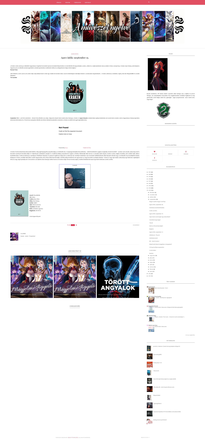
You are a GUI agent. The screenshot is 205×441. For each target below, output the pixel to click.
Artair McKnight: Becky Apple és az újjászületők (164, 379)
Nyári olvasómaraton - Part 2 (161, 288)
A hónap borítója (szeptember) (156, 247)
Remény (151, 253)
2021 (149, 172)
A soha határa (152, 250)
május (151, 262)
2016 (149, 183)
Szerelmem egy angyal (154, 220)
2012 (149, 273)
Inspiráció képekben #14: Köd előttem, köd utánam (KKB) (167, 411)
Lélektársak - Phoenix (154, 235)
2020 (149, 174)
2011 (149, 276)
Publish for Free (87, 147)
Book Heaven (151, 287)
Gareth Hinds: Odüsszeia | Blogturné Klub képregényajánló (169, 307)
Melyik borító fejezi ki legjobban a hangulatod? (160, 244)
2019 (149, 176)
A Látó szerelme (153, 210)
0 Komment (136, 225)
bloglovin (154, 154)
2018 (149, 179)
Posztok (67, 2)
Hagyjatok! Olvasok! (153, 306)
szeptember (153, 199)
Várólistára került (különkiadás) (156, 207)
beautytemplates (73, 437)
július (151, 258)
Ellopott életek (156, 395)
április (151, 264)
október (152, 197)
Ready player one (157, 362)
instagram (186, 154)
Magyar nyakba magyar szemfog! (157, 201)
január (151, 271)
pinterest (170, 154)
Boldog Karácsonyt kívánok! (160, 420)
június (151, 260)
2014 (149, 188)
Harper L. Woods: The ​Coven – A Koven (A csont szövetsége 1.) (169, 317)
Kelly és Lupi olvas (152, 325)
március (152, 267)
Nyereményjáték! (157, 354)
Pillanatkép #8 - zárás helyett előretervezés (163, 387)
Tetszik (151, 223)
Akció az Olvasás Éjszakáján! (156, 226)
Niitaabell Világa (152, 315)
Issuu (66, 147)
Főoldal (59, 2)
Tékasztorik (156, 370)
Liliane (23, 233)
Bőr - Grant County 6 (154, 241)
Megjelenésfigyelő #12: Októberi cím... (25, 294)
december (152, 192)
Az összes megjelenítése (190, 335)
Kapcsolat (88, 2)
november (152, 194)
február (152, 269)
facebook (154, 160)
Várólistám (77, 2)
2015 (149, 185)
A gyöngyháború (157, 403)
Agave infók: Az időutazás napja (109, 294)
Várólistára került (153, 238)
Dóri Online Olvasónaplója (154, 296)
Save (73, 225)
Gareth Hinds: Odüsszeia (160, 326)
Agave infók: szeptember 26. (156, 204)
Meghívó (151, 229)
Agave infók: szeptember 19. (156, 213)
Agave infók (74, 53)
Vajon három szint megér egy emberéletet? (159, 216)
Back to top (144, 437)
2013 (149, 190)
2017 (149, 181)
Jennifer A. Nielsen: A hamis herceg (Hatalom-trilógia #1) (166, 346)
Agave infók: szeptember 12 (156, 232)
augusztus (152, 255)
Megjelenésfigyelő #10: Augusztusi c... (68, 294)
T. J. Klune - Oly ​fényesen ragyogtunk (163, 297)
